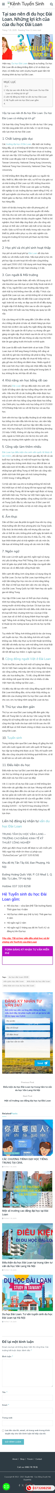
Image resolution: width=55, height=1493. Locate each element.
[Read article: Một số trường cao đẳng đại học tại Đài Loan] (27, 1189)
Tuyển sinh (14, 738)
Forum (30, 1459)
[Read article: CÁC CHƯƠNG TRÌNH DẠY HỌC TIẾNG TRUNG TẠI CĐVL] (27, 1138)
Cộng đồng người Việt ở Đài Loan (28, 659)
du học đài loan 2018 (18, 977)
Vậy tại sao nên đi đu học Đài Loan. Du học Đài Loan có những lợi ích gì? (27, 92)
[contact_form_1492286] (6, 1486)
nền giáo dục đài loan (14, 981)
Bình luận (7, 1356)
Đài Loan (32, 253)
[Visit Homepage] (27, 4)
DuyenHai (27, 1480)
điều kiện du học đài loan (38, 981)
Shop (22, 1459)
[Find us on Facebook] (19, 1485)
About (14, 1459)
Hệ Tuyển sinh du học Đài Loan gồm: (22, 100)
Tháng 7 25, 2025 (9, 30)
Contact (39, 1459)
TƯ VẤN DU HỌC (11, 1153)
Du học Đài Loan (19, 63)
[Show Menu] (3, 4)
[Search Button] (51, 4)
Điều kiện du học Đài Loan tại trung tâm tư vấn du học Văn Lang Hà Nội (27, 1264)
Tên (5, 1392)
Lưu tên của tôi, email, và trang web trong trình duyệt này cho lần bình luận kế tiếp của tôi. (27, 1432)
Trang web (7, 1417)
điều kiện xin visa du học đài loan (19, 986)
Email (5, 1405)
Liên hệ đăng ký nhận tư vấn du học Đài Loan (26, 96)
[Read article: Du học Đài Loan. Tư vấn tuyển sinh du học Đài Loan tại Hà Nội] (27, 1292)
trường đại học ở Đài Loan (18, 144)
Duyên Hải (29, 1477)
